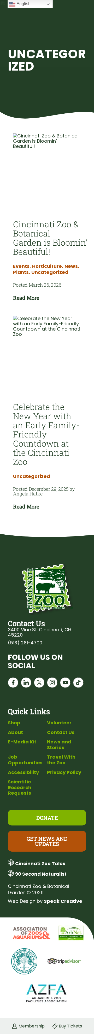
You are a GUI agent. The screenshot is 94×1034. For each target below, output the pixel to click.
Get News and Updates (47, 841)
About (15, 732)
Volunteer (59, 722)
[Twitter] (39, 683)
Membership (32, 1026)
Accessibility (23, 772)
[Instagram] (52, 683)
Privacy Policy (64, 772)
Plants (21, 272)
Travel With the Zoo (61, 760)
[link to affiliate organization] (31, 933)
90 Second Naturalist (41, 874)
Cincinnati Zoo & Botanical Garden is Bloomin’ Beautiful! (50, 237)
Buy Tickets (70, 1026)
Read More (26, 297)
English (23, 4)
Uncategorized (49, 272)
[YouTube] (65, 683)
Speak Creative (63, 901)
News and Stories (59, 744)
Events (22, 266)
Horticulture (47, 266)
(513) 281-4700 (25, 642)
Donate (47, 817)
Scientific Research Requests (19, 787)
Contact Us (60, 732)
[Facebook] (13, 683)
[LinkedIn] (26, 683)
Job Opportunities (25, 760)
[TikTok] (78, 683)
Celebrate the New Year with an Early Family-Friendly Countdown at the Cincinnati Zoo (46, 434)
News (71, 266)
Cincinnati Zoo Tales (40, 863)
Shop (14, 722)
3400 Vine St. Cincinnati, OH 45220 (39, 632)
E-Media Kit (22, 741)
